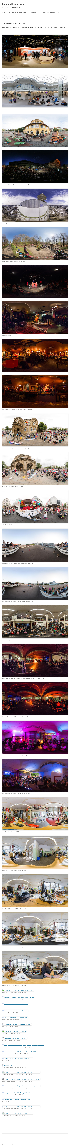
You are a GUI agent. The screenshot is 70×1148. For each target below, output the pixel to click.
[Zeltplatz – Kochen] (21, 1086)
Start (3, 12)
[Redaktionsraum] (35, 868)
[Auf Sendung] (18, 997)
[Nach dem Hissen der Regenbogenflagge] (35, 446)
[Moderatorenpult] (18, 990)
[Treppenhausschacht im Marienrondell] (14, 1031)
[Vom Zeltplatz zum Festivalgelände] (21, 1106)
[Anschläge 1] (35, 714)
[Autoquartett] (35, 599)
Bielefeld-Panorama (13, 4)
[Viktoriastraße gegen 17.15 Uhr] (15, 1017)
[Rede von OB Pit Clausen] (35, 484)
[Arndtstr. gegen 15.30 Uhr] (15, 1004)
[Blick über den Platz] (17, 1113)
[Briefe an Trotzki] (35, 297)
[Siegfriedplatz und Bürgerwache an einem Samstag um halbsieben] (35, 146)
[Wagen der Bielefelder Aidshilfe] (35, 523)
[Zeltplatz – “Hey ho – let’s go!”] (16, 1099)
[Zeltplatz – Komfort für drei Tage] (21, 1072)
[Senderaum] (35, 830)
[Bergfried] (17, 1024)
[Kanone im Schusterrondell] (14, 1038)
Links (3, 16)
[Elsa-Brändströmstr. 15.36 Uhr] (15, 1011)
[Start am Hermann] (35, 259)
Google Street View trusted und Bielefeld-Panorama (44, 12)
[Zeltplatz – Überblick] (21, 1079)
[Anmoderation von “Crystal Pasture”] (35, 791)
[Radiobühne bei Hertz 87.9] (35, 753)
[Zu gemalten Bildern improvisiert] (35, 333)
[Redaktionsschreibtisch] (35, 906)
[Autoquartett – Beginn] (35, 561)
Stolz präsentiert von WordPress (9, 1145)
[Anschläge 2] (35, 676)
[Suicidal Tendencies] (8, 1065)
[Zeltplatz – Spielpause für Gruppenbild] (16, 1093)
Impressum (11, 16)
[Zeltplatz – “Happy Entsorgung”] (23, 1045)
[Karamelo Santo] (17, 1058)
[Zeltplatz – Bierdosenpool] (19, 1052)
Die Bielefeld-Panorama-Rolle (17, 12)
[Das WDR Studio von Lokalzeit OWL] (35, 67)
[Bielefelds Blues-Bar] (35, 371)
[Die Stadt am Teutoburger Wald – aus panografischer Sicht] (35, 221)
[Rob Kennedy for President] (35, 407)
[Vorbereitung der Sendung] (35, 945)
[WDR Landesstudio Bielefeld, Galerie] (35, 107)
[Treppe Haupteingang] (35, 638)
